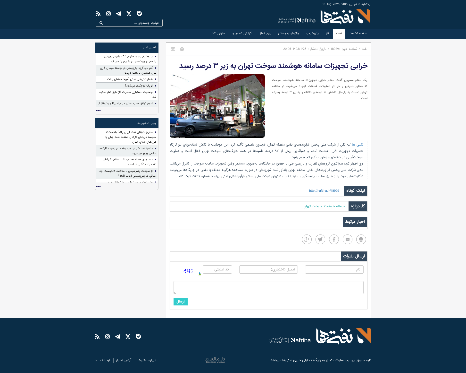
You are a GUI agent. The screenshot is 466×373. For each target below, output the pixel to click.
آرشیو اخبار (123, 360)
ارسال (180, 301)
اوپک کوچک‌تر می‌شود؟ (139, 86)
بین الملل (265, 33)
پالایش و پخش (288, 33)
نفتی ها (356, 144)
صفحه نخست (358, 33)
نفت (339, 33)
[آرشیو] (98, 110)
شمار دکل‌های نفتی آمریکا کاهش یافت (130, 79)
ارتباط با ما (102, 360)
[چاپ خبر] (182, 49)
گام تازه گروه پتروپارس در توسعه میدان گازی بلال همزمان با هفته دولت (128, 70)
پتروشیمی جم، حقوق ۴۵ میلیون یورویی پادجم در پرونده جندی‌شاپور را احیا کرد (130, 59)
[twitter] (320, 239)
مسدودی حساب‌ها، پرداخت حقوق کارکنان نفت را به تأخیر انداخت (129, 162)
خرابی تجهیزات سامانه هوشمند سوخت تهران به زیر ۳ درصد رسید (273, 65)
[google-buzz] (307, 239)
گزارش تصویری (242, 33)
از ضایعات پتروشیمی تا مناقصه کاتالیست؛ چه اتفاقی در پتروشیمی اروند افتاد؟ (127, 173)
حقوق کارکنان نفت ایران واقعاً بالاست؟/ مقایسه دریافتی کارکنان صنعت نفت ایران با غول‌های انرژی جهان (130, 137)
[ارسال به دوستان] (173, 49)
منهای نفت (218, 33)
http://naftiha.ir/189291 (325, 190)
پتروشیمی (312, 33)
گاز (327, 33)
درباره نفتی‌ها (147, 360)
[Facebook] (334, 239)
